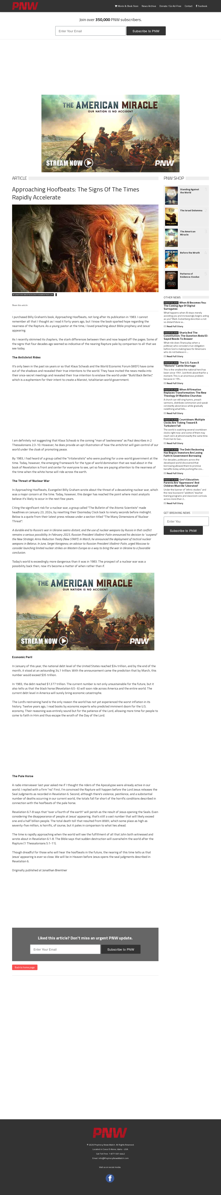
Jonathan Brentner (54, 870)
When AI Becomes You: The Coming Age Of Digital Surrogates (185, 305)
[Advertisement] (110, 67)
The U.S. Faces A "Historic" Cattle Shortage (181, 364)
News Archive (149, 6)
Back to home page (25, 967)
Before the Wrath (190, 252)
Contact (188, 6)
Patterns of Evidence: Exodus (189, 275)
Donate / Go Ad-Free (170, 6)
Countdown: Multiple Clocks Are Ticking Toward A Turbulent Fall (184, 422)
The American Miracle (187, 233)
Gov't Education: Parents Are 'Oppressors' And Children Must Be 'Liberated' (181, 482)
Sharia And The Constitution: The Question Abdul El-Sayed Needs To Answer (186, 335)
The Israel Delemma (191, 210)
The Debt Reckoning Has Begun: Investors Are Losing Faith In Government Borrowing (184, 452)
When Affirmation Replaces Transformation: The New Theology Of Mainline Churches (185, 392)
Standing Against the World (189, 191)
